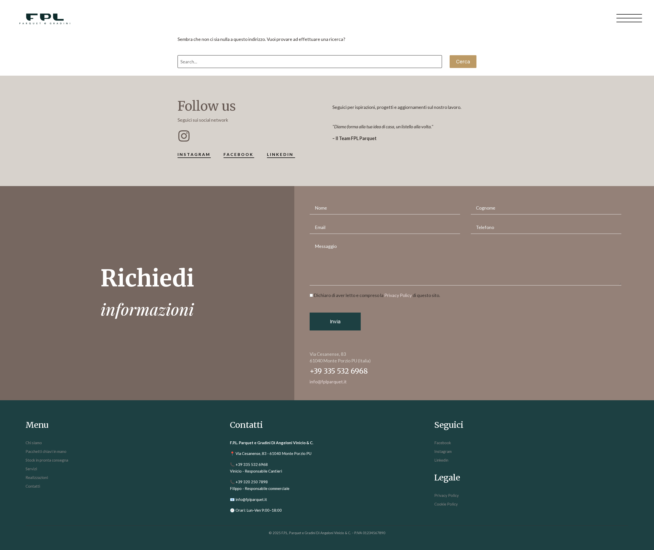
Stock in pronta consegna (47, 460)
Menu (629, 18)
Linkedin (441, 460)
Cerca (463, 61)
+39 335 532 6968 (252, 464)
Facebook (442, 442)
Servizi (31, 468)
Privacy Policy (398, 295)
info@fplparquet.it (251, 499)
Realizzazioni (37, 477)
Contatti (33, 486)
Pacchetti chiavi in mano (46, 451)
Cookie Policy (446, 504)
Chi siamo (34, 442)
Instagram (443, 451)
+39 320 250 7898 (252, 481)
